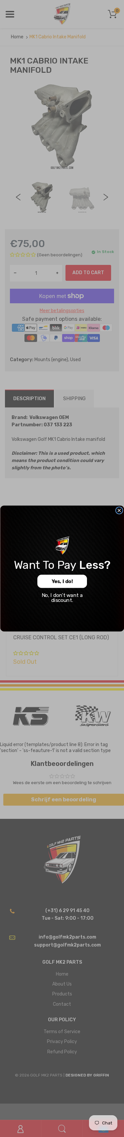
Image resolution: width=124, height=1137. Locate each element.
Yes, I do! (62, 581)
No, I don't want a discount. (62, 597)
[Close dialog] (119, 510)
